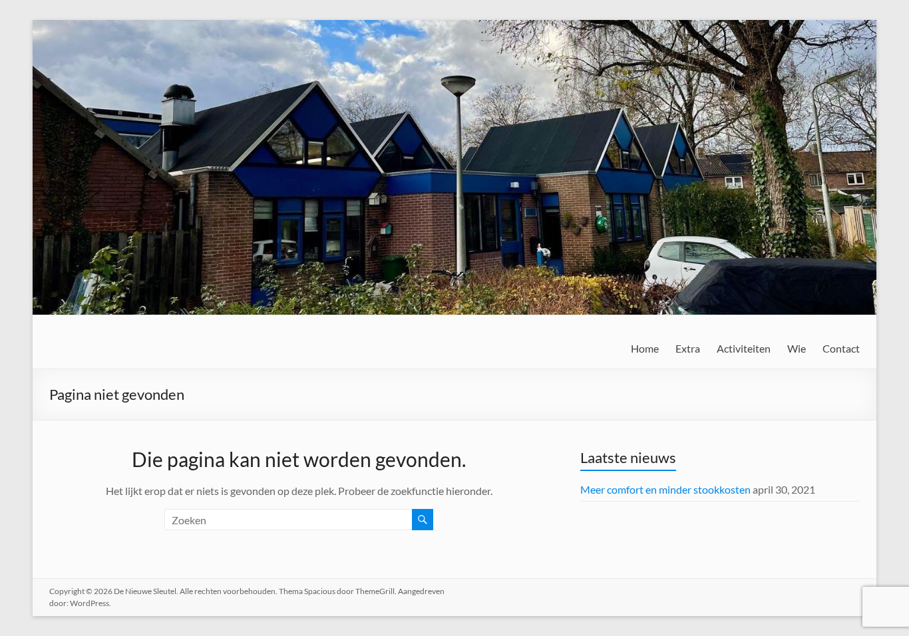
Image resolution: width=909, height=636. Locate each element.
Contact (841, 348)
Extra (687, 348)
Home (645, 348)
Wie (796, 348)
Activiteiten (744, 348)
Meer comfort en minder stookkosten (665, 489)
